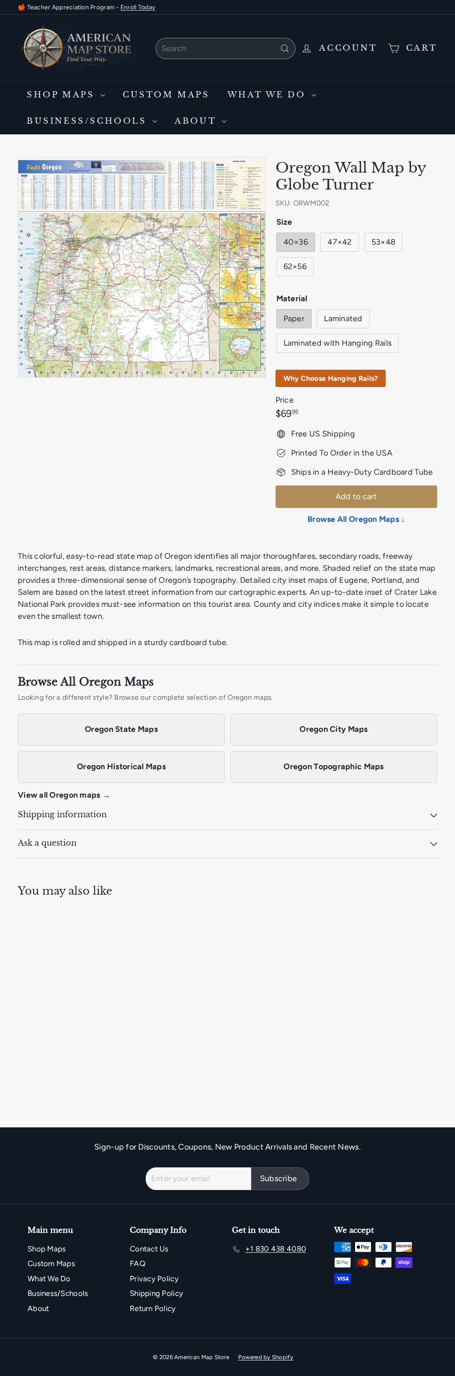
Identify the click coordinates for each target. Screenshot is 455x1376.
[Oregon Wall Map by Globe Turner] (49, 979)
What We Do (269, 95)
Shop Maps (62, 95)
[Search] (284, 48)
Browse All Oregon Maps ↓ (356, 519)
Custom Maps (166, 95)
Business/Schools (88, 121)
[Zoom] (141, 267)
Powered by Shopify (265, 1357)
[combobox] (225, 48)
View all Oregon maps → (64, 795)
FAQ (137, 1263)
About (197, 121)
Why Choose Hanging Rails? (330, 378)
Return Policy (153, 1308)
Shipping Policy (156, 1293)
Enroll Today (137, 7)
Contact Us (149, 1248)
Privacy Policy (154, 1278)
